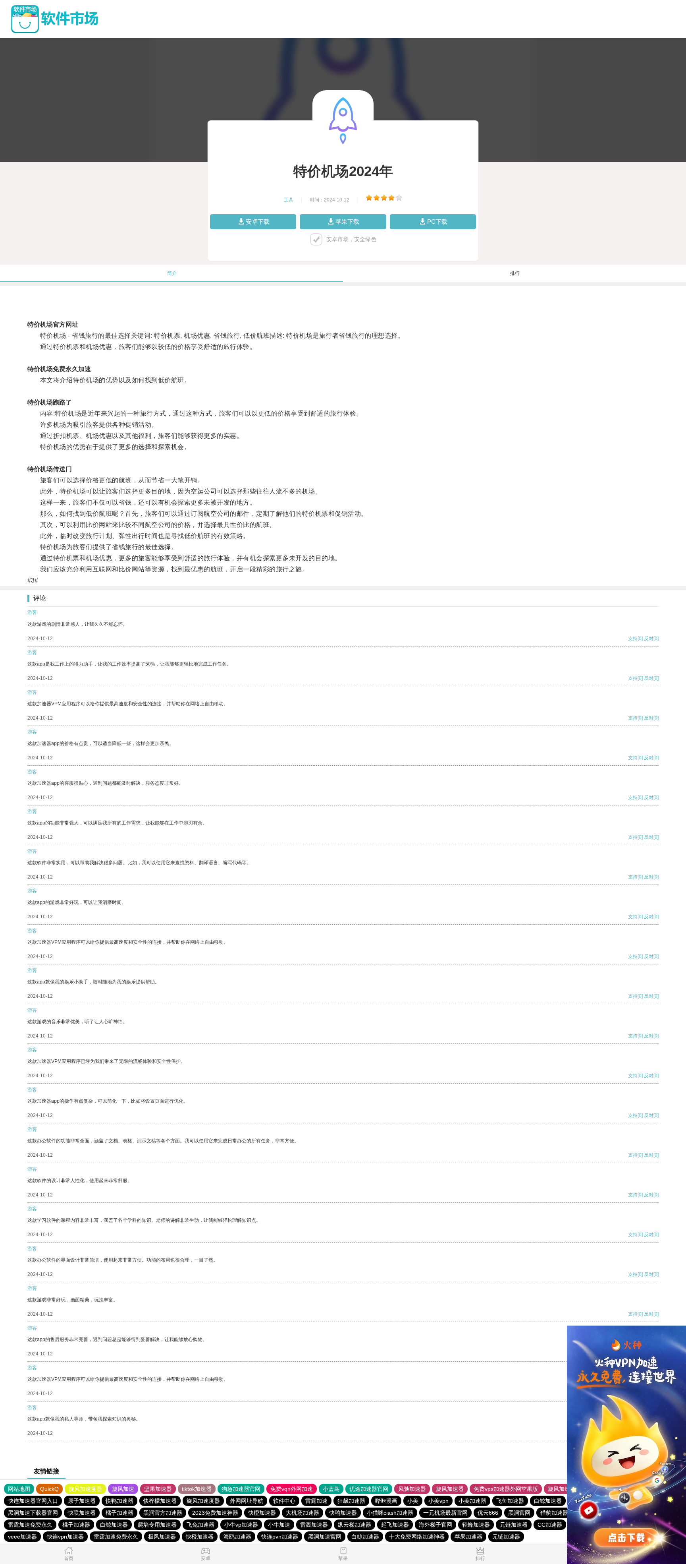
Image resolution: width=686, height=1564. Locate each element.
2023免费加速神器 (215, 1513)
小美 (412, 1501)
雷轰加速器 (314, 1524)
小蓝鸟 (331, 1489)
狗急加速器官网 (241, 1489)
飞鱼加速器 (510, 1501)
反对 (648, 638)
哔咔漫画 (386, 1501)
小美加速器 (472, 1501)
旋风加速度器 (85, 1489)
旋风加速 (123, 1489)
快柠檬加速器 (160, 1501)
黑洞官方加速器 (162, 1513)
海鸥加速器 (237, 1536)
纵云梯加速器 (354, 1524)
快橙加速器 (262, 1513)
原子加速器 (82, 1501)
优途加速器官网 (368, 1489)
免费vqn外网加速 (291, 1489)
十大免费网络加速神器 (417, 1536)
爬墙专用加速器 (157, 1524)
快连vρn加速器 (65, 1536)
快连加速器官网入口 (33, 1501)
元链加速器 (514, 1524)
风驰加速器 (412, 1489)
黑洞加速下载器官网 (33, 1513)
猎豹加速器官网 (559, 1513)
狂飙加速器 (351, 1501)
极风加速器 (162, 1536)
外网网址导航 (246, 1501)
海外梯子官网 (435, 1524)
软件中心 (284, 1501)
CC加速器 (550, 1524)
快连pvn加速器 (279, 1536)
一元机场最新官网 (445, 1513)
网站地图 (19, 1489)
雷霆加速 (316, 1501)
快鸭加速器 (119, 1501)
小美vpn (438, 1501)
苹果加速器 (468, 1536)
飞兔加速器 (200, 1524)
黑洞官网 (519, 1513)
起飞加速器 (395, 1524)
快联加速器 (82, 1513)
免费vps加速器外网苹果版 (506, 1489)
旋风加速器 (450, 1489)
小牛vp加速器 (241, 1524)
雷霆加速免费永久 (30, 1524)
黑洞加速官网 (324, 1536)
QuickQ (49, 1489)
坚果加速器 (158, 1489)
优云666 (488, 1513)
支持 (633, 638)
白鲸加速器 (548, 1501)
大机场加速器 (302, 1513)
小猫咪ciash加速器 (390, 1513)
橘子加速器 (119, 1513)
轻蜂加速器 (476, 1524)
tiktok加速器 (197, 1489)
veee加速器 (22, 1536)
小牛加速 (279, 1524)
